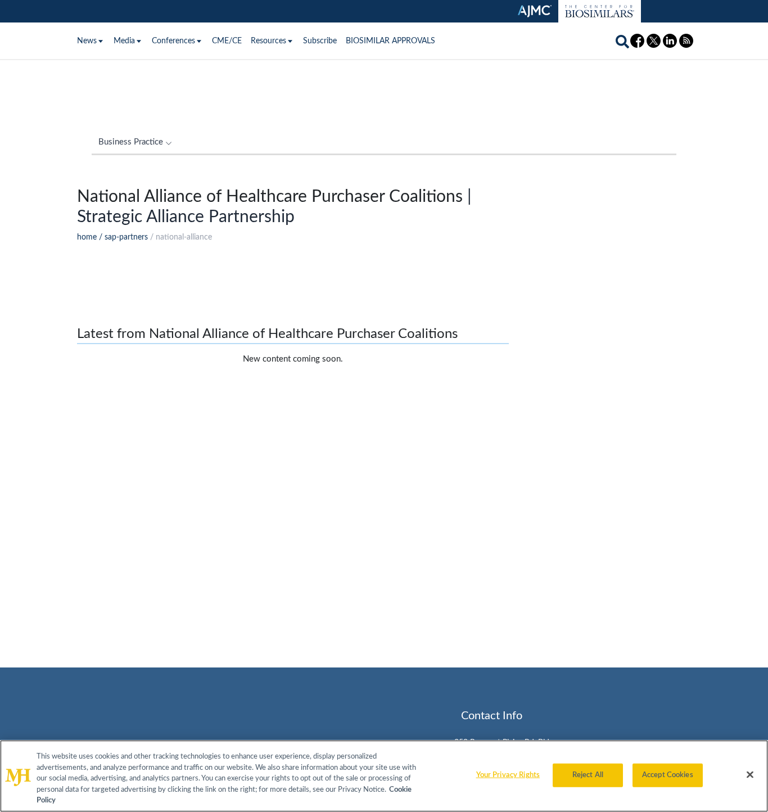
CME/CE (227, 41)
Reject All (587, 775)
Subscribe (320, 41)
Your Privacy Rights (508, 775)
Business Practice (130, 142)
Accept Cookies (667, 775)
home (87, 237)
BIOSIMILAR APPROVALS (390, 41)
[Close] (750, 775)
